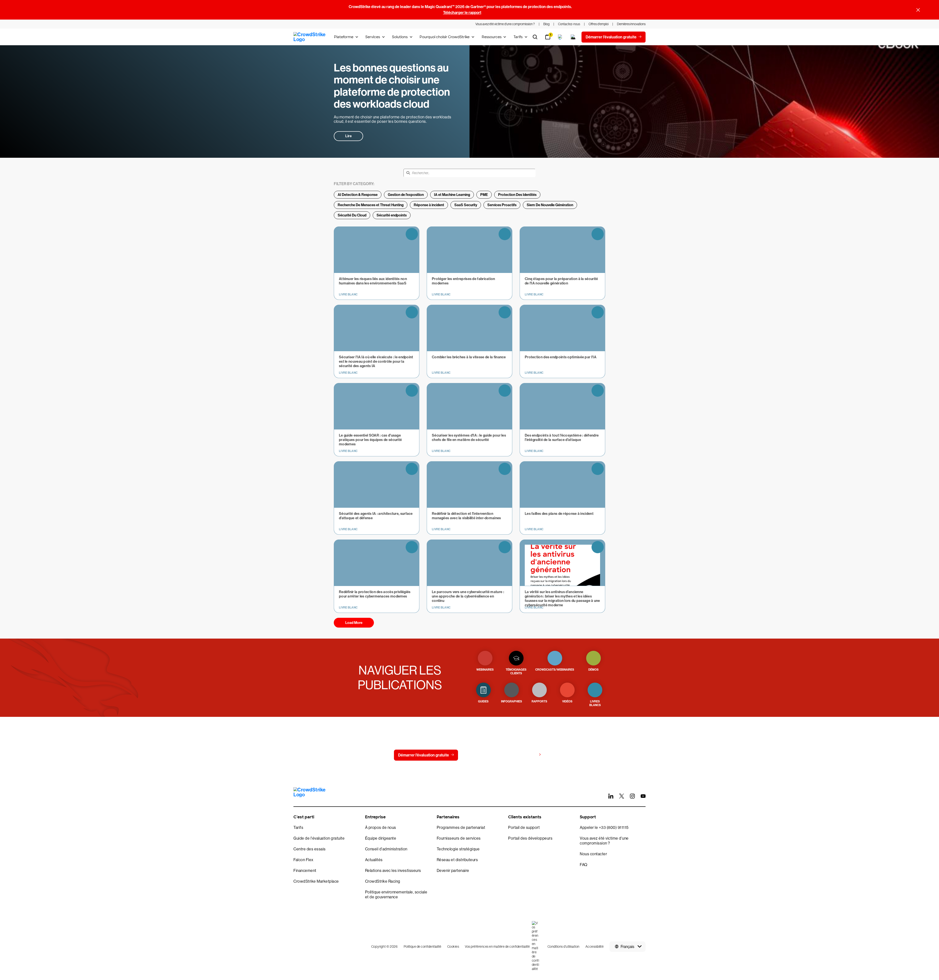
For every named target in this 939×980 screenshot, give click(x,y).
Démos (593, 669)
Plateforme (343, 37)
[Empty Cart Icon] (573, 36)
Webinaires (485, 669)
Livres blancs (595, 703)
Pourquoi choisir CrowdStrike (445, 37)
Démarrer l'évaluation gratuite (423, 755)
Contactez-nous (481, 755)
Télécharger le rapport (462, 12)
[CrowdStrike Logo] (309, 37)
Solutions (400, 37)
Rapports (539, 701)
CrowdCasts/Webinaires (554, 669)
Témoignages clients (516, 671)
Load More (353, 622)
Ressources (492, 37)
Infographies (511, 701)
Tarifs (518, 37)
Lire (348, 136)
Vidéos (567, 701)
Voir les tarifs (525, 755)
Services (372, 37)
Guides (483, 701)
